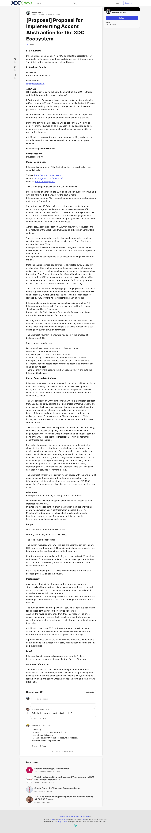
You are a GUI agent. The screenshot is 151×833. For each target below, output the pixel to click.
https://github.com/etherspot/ (48, 178)
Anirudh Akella (37, 12)
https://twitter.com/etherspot (48, 175)
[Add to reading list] (14, 76)
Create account (131, 3)
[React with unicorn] (14, 68)
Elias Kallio (36, 726)
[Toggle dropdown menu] (93, 708)
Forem (52, 819)
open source (62, 819)
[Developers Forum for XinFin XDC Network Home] (21, 3)
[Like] (14, 60)
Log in (118, 3)
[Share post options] (15, 83)
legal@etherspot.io (35, 83)
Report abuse (68, 751)
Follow (121, 18)
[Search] (75, 3)
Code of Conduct (55, 751)
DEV (83, 819)
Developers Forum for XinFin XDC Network (74, 816)
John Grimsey (37, 709)
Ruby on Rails (62, 821)
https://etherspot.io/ (45, 181)
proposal (31, 44)
